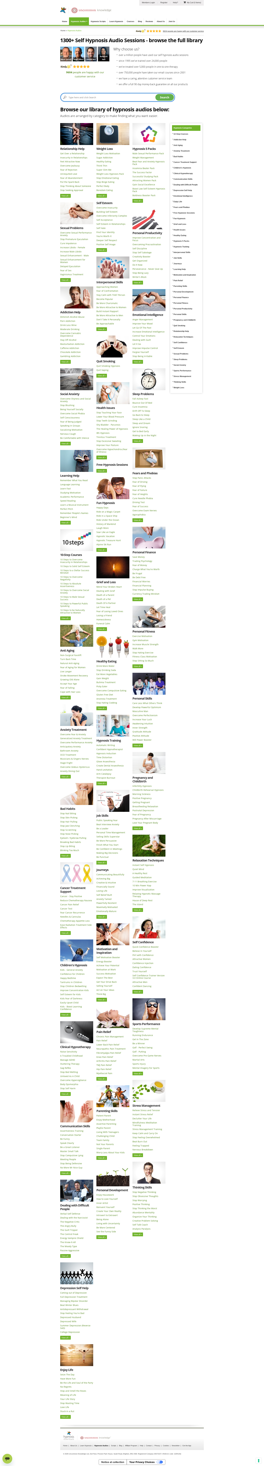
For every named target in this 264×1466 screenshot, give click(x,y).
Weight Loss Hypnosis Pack (110, 173)
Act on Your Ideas (105, 990)
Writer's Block (139, 277)
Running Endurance (142, 1035)
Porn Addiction (67, 321)
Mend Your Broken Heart (109, 586)
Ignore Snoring (140, 427)
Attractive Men (139, 982)
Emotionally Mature (106, 911)
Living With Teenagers (107, 1132)
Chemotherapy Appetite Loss (75, 920)
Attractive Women (141, 959)
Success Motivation (106, 973)
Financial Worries (141, 581)
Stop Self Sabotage (142, 252)
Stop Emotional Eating (107, 178)
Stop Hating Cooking (106, 702)
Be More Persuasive (106, 840)
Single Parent (103, 1148)
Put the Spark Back (69, 181)
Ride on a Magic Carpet (108, 511)
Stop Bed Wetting (69, 1072)
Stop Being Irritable (142, 356)
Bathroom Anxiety (69, 750)
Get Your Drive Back (106, 981)
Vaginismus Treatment (71, 274)
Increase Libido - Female (72, 247)
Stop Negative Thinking (144, 1192)
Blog (140, 21)
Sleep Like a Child (141, 419)
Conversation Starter (70, 1135)
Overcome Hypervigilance (73, 1080)
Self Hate (101, 228)
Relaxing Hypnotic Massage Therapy (146, 895)
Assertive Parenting (106, 1123)
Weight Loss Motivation (108, 153)
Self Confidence (143, 942)
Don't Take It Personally (108, 319)
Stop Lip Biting (67, 846)
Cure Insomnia (139, 406)
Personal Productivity (147, 233)
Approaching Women (107, 286)
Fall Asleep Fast (140, 398)
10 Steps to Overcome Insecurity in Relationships (73, 561)
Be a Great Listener (70, 1147)
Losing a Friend (104, 615)
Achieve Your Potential (107, 965)
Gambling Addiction (70, 356)
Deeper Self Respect (106, 240)
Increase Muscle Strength (145, 644)
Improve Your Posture (107, 445)
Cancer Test (66, 908)
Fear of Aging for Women (73, 667)
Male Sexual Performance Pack (148, 153)
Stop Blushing (67, 405)
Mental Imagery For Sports (146, 1067)
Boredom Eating (104, 190)
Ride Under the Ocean (107, 519)
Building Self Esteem (106, 211)
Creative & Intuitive (106, 882)
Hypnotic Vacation (105, 536)
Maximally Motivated (107, 907)
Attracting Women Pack (144, 180)
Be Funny (65, 1138)
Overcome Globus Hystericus (75, 767)
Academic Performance (72, 496)
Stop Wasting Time (69, 1403)
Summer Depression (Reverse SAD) (75, 1327)
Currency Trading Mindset (145, 593)
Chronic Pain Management (110, 1036)
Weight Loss (104, 149)
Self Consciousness (70, 417)
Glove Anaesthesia (105, 761)
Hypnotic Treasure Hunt (108, 540)
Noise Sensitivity (68, 1051)
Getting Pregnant (141, 802)
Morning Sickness (141, 794)
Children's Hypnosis (73, 965)
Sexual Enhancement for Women (72, 261)
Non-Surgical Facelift (70, 655)
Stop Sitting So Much (143, 660)
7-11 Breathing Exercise (144, 881)
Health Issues (105, 408)
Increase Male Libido (70, 251)
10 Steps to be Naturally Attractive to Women (72, 611)
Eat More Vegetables (106, 674)
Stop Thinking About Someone (75, 186)
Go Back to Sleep (140, 415)
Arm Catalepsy (103, 773)
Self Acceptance (104, 219)
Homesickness (103, 619)
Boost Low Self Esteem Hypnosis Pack (148, 190)
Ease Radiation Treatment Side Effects (76, 926)
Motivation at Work (106, 969)
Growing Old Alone (69, 679)
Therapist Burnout (105, 777)
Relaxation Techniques (148, 860)
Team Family (102, 1140)
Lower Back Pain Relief (107, 1044)
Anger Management (142, 319)
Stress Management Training (147, 1129)
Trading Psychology (142, 561)
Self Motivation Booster (108, 957)
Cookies (166, 1446)
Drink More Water (105, 666)
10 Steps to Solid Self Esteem (75, 566)
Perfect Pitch (66, 509)
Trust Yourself (139, 971)
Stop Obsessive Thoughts (145, 1196)
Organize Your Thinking (144, 1216)
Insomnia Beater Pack (143, 168)
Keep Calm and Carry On (145, 1133)
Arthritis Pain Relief (106, 1060)
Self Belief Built (104, 894)
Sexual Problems (71, 228)
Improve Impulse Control (145, 348)
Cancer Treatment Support (73, 890)
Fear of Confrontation (107, 290)
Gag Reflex (65, 1067)
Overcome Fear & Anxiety (73, 734)
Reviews (149, 21)
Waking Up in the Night (144, 435)
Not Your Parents (105, 1144)
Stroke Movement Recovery (74, 675)
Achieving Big (103, 878)
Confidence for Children (72, 974)
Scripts (113, 1446)
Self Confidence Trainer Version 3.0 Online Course (148, 977)
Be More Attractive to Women (111, 307)
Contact (149, 1446)
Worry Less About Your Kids (110, 1152)
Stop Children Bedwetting (73, 986)
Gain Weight (102, 678)
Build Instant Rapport (107, 311)
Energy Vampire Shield (71, 1238)
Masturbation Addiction (72, 344)
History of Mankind (106, 524)
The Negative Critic (70, 1221)
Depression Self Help (74, 1288)
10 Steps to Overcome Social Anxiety (74, 591)
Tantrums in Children (71, 982)
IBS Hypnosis (103, 432)
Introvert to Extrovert (107, 1215)
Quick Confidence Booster (145, 946)
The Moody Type (68, 1246)
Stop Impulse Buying (143, 589)
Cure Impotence (68, 243)
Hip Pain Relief (103, 1069)
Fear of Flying (139, 486)
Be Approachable (105, 323)
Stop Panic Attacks (141, 477)
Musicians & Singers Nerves (74, 758)
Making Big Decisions (107, 852)
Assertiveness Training (71, 1130)
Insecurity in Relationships (73, 157)
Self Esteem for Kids (70, 994)
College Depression (70, 1332)
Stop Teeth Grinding (106, 420)
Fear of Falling (67, 687)
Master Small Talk (69, 1151)
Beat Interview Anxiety (107, 824)
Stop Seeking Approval (71, 190)
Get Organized (139, 260)
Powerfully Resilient (106, 903)
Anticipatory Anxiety (70, 746)
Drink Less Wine (68, 325)
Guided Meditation (142, 877)
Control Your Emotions (143, 335)
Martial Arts (138, 1059)
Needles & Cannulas (70, 916)
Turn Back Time (68, 659)
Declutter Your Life (142, 1118)
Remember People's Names (74, 513)
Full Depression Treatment (73, 1296)
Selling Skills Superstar (108, 836)
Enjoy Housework (105, 1194)
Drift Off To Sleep (141, 410)
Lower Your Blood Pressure (110, 416)
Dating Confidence (141, 967)
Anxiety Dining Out (69, 771)
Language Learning (70, 484)
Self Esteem (104, 203)
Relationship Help (72, 149)
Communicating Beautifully (110, 874)
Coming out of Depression (73, 1292)
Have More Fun (68, 1378)
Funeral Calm (103, 623)
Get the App (186, 1446)
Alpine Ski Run (103, 544)
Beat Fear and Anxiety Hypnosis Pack (148, 163)
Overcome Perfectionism (145, 715)
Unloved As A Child (70, 1076)
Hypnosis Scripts (98, 21)
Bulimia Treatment (106, 682)
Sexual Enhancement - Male (74, 255)
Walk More (137, 648)
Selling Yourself (104, 985)
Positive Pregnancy (142, 798)
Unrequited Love (68, 173)
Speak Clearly (67, 1143)
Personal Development (112, 1190)
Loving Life (101, 890)
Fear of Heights (140, 494)
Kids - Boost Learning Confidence (71, 1008)
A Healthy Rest (139, 873)
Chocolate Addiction (70, 352)
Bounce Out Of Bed (142, 402)
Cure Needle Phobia (142, 498)
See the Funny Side (106, 1231)
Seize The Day (67, 1374)
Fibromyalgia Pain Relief (108, 1052)
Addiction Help (70, 312)
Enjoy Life (66, 1370)
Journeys (102, 870)
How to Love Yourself (107, 1198)
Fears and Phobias (145, 473)
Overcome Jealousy (70, 165)
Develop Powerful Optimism (146, 707)
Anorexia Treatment (106, 698)
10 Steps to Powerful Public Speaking (74, 605)
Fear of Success (140, 506)
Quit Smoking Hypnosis (108, 365)
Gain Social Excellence (143, 184)
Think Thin (101, 165)
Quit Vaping (102, 370)
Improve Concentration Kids (74, 990)
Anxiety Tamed (104, 899)
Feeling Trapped (140, 1145)
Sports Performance (146, 1024)
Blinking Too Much (69, 850)
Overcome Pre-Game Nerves (146, 1055)
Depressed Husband (70, 1317)
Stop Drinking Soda (106, 670)
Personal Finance (144, 552)
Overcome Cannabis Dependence (70, 334)
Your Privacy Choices (142, 1462)
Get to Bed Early (140, 431)
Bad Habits (67, 809)
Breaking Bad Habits (70, 842)
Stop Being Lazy (140, 272)
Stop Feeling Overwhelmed (146, 1137)
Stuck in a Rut (67, 1411)
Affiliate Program (131, 1446)
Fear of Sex (65, 270)
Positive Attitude (140, 735)
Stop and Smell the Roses (73, 1390)
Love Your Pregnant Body (145, 822)
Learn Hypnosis (116, 21)
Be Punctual (102, 857)
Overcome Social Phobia (72, 413)
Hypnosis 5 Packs (144, 149)
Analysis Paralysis (141, 1228)
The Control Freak (69, 1234)
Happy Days (102, 507)
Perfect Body (102, 186)
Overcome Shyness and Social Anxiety (75, 400)
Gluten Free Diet (104, 694)
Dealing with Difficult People (74, 1207)
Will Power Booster (142, 739)
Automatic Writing (105, 745)
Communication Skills (75, 1126)
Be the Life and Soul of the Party (76, 1382)
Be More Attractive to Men (109, 315)
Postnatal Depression (143, 810)
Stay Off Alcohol (68, 339)
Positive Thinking (141, 1204)
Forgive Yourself (140, 352)
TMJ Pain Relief (104, 1065)
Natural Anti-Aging (69, 663)
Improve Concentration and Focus (146, 239)
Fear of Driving (139, 481)
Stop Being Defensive (71, 1163)
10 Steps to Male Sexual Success (72, 598)
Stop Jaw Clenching (70, 825)
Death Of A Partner (106, 603)
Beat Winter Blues (69, 1305)
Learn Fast (65, 488)
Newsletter (176, 1446)
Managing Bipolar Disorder (74, 1301)
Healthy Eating (103, 161)
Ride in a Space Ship (106, 515)
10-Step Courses (71, 555)
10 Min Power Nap (141, 885)
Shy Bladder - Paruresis (108, 424)
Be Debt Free (139, 577)
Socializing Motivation (71, 429)
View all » (65, 195)
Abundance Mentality (143, 1212)
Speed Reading (68, 500)
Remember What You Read (74, 480)
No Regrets (66, 1386)
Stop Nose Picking (69, 833)
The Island (137, 904)
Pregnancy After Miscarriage (146, 818)
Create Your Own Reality (108, 1211)
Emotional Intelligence (147, 315)
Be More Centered (105, 1227)
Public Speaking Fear (107, 820)
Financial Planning (141, 585)
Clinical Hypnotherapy (75, 1047)
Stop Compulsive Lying (71, 1155)
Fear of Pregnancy (141, 814)
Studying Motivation (70, 492)
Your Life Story (67, 1399)
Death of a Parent (105, 595)
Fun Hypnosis (105, 503)
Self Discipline (139, 248)
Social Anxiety (69, 394)
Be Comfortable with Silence (74, 438)
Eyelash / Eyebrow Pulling (73, 837)
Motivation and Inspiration (106, 951)
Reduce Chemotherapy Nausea (76, 900)
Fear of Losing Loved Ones (109, 611)
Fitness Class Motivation (144, 656)
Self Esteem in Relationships (110, 224)
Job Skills (102, 815)
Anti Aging (67, 650)
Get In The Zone (140, 1039)
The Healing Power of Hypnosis (112, 428)
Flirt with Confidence (143, 955)
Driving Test (138, 502)
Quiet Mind (138, 869)
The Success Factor (142, 172)
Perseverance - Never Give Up (147, 268)
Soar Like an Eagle (105, 532)
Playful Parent (103, 1127)
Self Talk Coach (140, 1224)
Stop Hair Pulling (68, 821)
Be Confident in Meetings (109, 848)
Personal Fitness (143, 631)
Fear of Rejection (68, 169)
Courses (130, 21)
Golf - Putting (139, 1051)
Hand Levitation (104, 769)
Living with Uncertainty (108, 1223)
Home (64, 21)
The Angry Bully (68, 1225)
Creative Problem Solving (145, 1220)
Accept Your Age (68, 683)
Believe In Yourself (141, 951)
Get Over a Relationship (72, 153)
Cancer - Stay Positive (71, 896)
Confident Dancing (141, 986)
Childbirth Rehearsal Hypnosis (148, 790)
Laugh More (102, 528)
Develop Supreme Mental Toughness (145, 1030)
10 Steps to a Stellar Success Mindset (74, 571)
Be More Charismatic (107, 303)
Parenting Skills (106, 1111)
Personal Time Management (110, 832)
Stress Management (146, 1105)
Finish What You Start (107, 844)
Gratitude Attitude (141, 731)
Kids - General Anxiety (71, 969)
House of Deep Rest (142, 900)
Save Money (138, 556)
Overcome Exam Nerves (144, 510)
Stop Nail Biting (68, 813)
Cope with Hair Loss (70, 691)
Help (141, 1446)
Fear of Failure (139, 490)
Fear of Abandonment (71, 178)
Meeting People (68, 1159)
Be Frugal (137, 573)
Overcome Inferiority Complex (111, 215)
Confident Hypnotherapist (109, 749)
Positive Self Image (106, 244)
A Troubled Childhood (71, 1055)
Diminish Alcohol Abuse (72, 316)
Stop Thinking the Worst (144, 1208)
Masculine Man (140, 711)
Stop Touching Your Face (109, 412)
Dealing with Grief (105, 590)
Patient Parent (103, 1115)
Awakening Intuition (142, 723)
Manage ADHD (67, 1059)
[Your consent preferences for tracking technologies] (259, 1461)
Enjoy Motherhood (105, 1119)
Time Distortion (104, 757)
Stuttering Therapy (69, 1063)
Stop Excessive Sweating (108, 441)
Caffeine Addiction (69, 348)
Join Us (172, 21)
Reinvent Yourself (105, 1207)
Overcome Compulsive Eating (111, 690)
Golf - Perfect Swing (142, 1047)
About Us (161, 21)
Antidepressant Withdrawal (74, 1309)
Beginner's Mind (68, 517)
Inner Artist (102, 1203)
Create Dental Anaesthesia (110, 765)
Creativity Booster (141, 256)
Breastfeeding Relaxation (145, 806)
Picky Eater (101, 686)
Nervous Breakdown (142, 1149)
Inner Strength (139, 727)
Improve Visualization (143, 889)
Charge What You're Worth (146, 569)
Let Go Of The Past (141, 327)
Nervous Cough (68, 433)
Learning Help (69, 476)
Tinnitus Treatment (106, 437)
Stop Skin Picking (68, 817)
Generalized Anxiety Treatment (76, 738)
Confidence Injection (142, 963)
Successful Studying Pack (145, 176)
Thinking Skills (142, 1187)
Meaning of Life (68, 1394)
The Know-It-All (68, 1242)
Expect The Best (104, 977)
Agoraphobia (139, 514)
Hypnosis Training (108, 740)
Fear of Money (139, 565)
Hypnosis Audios (78, 21)
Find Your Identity (105, 232)
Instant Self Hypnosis (143, 865)
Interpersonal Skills (109, 282)
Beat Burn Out (139, 1141)
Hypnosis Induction (106, 753)
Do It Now (137, 264)
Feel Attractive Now (70, 161)
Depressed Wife (68, 1321)
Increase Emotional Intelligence (148, 331)
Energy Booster (104, 961)
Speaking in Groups (70, 425)
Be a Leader (102, 828)
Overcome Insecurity (106, 207)
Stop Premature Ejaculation (74, 239)
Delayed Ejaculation (70, 266)
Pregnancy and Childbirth (142, 779)
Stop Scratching (68, 829)
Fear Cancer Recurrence (72, 912)
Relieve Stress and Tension (146, 1110)
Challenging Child (105, 1136)
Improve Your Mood (142, 323)
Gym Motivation (140, 640)
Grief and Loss (106, 582)
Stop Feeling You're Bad (72, 1313)
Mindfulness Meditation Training (144, 1124)
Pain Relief (103, 1032)
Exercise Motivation (142, 636)
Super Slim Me (103, 169)
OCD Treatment (68, 754)
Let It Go (136, 344)
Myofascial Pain (104, 1073)
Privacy (157, 1446)
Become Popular (104, 299)
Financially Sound (105, 886)
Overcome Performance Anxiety (76, 742)
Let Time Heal (103, 607)
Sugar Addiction (104, 157)
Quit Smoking (105, 361)
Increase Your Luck (142, 719)
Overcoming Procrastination (146, 244)
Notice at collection (112, 1462)
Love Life (64, 1407)
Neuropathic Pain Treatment (111, 1048)
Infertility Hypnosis (142, 786)
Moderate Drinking (69, 329)
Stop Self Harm (67, 1088)
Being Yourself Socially (71, 409)
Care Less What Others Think (147, 703)
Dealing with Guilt (141, 339)
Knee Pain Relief (104, 1057)
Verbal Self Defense (70, 1213)
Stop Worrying (139, 1200)
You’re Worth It (104, 236)
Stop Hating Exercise (142, 652)
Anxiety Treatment (73, 730)
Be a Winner (138, 1043)
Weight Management (143, 157)
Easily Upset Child (69, 1002)
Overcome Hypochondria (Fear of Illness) (111, 450)
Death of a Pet (103, 599)
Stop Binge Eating (105, 181)
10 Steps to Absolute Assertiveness (70, 585)
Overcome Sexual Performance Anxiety (76, 234)
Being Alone (102, 1219)
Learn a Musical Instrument (74, 504)
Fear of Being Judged (70, 421)
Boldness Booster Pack (143, 195)
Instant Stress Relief (142, 1114)
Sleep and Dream (141, 423)
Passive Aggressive (69, 1250)
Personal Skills (142, 698)
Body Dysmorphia (69, 1084)
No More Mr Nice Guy (71, 1167)
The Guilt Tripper (69, 1230)
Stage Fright (66, 762)
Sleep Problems (143, 394)
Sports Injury (139, 1063)
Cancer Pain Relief (69, 904)
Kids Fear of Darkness (71, 998)
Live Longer (66, 671)
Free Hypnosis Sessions (112, 465)
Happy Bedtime (68, 978)
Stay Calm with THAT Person (110, 295)
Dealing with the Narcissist (74, 1217)
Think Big (101, 994)
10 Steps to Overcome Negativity (71, 578)
